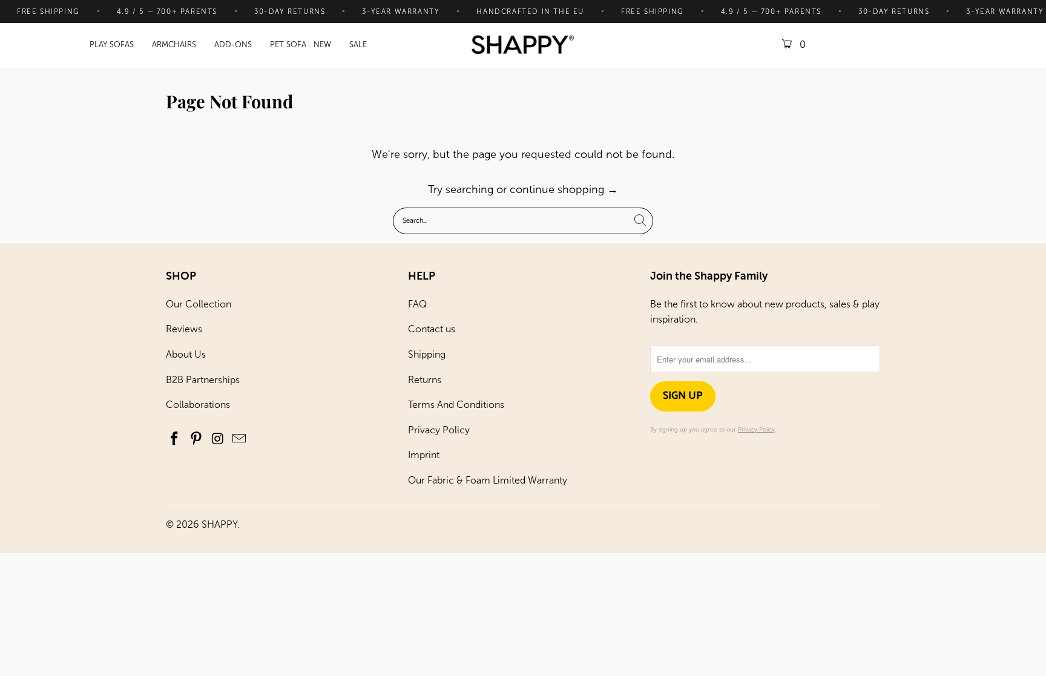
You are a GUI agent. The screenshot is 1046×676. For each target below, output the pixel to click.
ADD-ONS (233, 44)
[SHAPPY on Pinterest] (197, 439)
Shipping (427, 354)
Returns (424, 380)
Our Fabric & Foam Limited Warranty (487, 480)
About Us (186, 354)
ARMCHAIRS (174, 44)
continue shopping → (564, 189)
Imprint (423, 455)
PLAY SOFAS (112, 44)
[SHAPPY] (523, 45)
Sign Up (683, 396)
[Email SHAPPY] (240, 439)
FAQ (417, 304)
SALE (358, 44)
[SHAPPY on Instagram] (218, 439)
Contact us (431, 329)
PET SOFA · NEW (300, 44)
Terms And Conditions (456, 404)
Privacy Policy (439, 430)
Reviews (184, 329)
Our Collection (198, 304)
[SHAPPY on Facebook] (175, 439)
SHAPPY (219, 524)
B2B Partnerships (203, 380)
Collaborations (198, 404)
